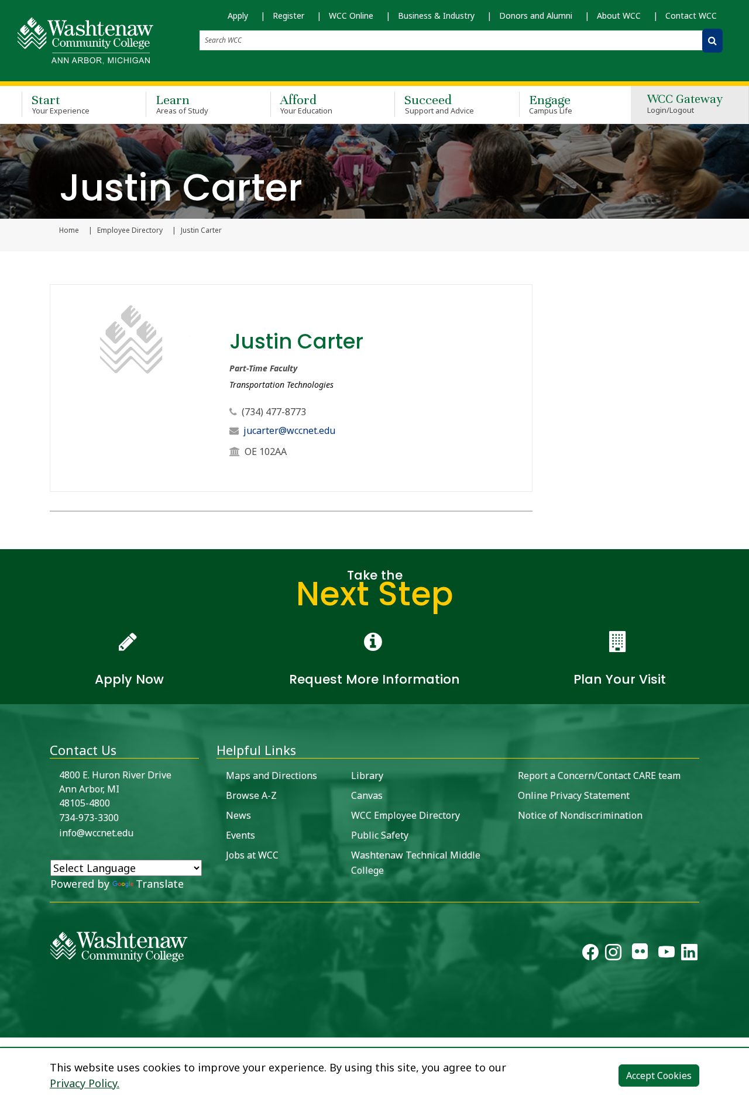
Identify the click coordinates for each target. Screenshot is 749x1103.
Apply (238, 15)
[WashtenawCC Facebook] (590, 954)
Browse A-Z (251, 795)
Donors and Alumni (535, 15)
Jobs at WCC (252, 855)
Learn (182, 104)
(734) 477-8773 (274, 411)
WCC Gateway (685, 104)
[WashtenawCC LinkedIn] (689, 954)
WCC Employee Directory (405, 815)
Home (69, 230)
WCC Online (351, 15)
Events (240, 835)
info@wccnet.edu (96, 832)
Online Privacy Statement (574, 795)
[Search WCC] (712, 41)
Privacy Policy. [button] (84, 1083)
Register (288, 15)
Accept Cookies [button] (659, 1075)
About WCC (619, 15)
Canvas (367, 795)
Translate (160, 884)
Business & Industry (436, 15)
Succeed (439, 104)
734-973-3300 (89, 817)
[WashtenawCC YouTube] (666, 954)
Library (367, 775)
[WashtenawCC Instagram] (613, 954)
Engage (551, 104)
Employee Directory (130, 230)
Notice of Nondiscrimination (580, 815)
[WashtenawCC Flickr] (640, 954)
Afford (306, 104)
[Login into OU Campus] (7, 1027)
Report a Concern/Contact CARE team (599, 775)
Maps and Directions (271, 775)
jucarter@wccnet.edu (289, 430)
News (238, 815)
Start (61, 104)
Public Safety (379, 835)
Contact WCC (691, 15)
